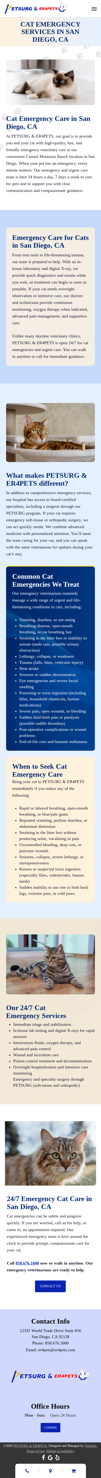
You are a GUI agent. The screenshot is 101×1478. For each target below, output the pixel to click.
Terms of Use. (35, 1451)
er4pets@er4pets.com (56, 1349)
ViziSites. (91, 1446)
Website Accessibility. (60, 1451)
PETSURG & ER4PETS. (31, 1446)
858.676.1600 (27, 1263)
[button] (94, 8)
